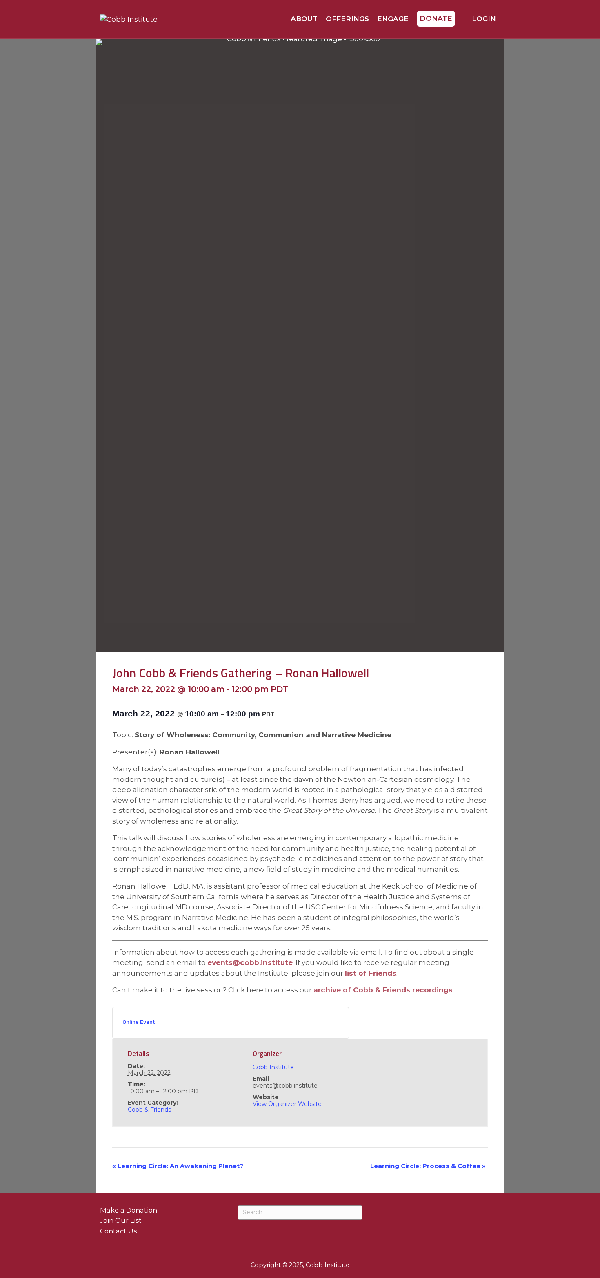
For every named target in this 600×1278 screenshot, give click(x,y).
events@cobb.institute (250, 962)
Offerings (347, 19)
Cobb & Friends (149, 1109)
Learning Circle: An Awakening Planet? (177, 1166)
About (304, 19)
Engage (393, 19)
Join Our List (121, 1220)
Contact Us (118, 1231)
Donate (436, 18)
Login (483, 19)
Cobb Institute (273, 1067)
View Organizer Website (287, 1104)
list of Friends (370, 973)
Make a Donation (128, 1210)
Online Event (138, 1021)
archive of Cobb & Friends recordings (383, 990)
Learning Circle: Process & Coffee (428, 1166)
